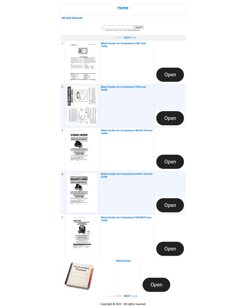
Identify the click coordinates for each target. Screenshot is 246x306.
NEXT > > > (130, 37)
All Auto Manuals (72, 17)
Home (123, 8)
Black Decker (123, 260)
